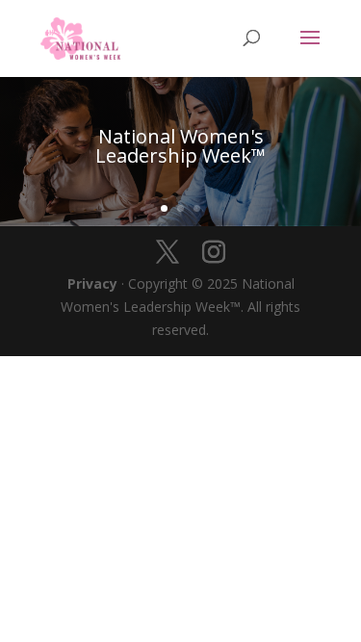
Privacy (92, 283)
